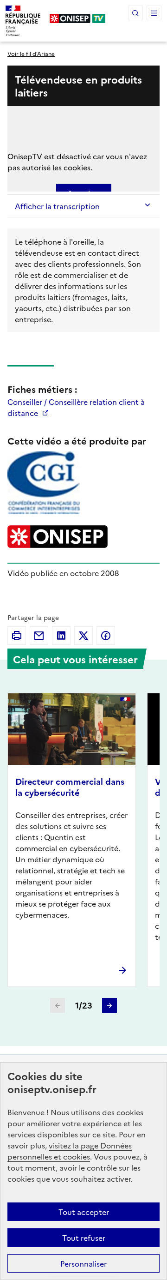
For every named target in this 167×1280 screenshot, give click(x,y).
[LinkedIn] (61, 635)
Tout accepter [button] (83, 1212)
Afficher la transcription (57, 206)
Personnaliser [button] (83, 1263)
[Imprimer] (16, 635)
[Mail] (39, 635)
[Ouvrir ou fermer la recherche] (135, 13)
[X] (83, 635)
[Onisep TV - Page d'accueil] (78, 18)
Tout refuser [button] (83, 1237)
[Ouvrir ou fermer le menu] (154, 13)
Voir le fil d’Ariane (31, 53)
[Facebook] (105, 635)
